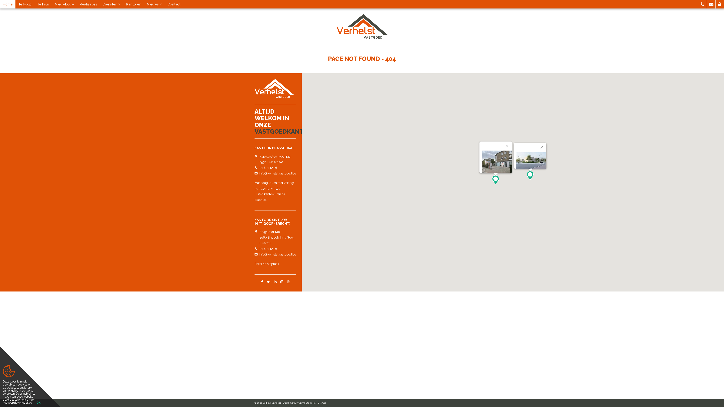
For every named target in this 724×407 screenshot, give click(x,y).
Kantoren (133, 4)
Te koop (24, 4)
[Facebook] (262, 282)
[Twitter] (268, 282)
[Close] (507, 146)
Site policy (310, 403)
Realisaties (88, 4)
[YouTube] (288, 282)
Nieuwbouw (64, 4)
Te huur (43, 4)
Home (8, 4)
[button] (702, 4)
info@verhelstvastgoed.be (277, 173)
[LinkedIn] (275, 282)
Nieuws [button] (153, 4)
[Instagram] (281, 282)
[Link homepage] (362, 26)
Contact (174, 4)
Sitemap (322, 403)
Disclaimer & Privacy (293, 403)
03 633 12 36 (268, 168)
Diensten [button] (110, 4)
